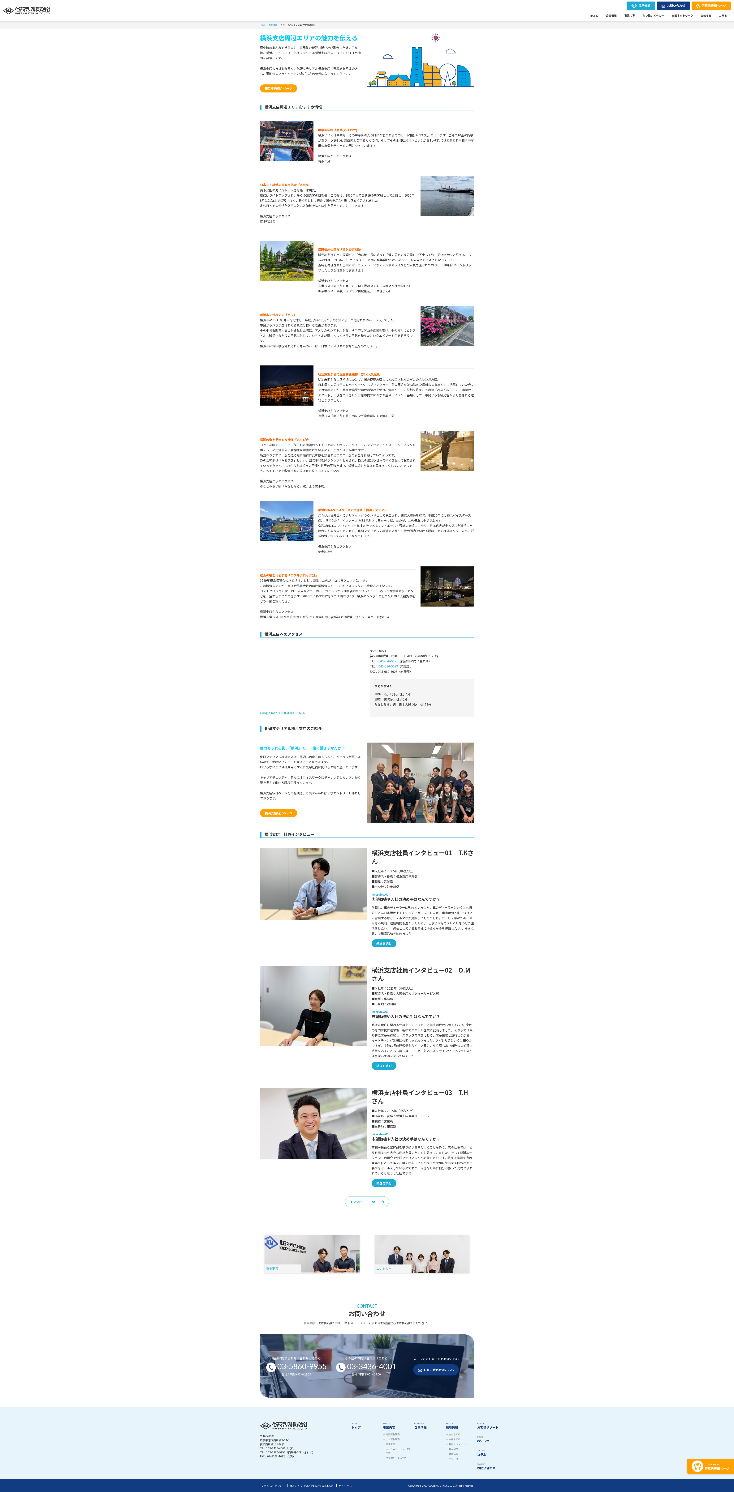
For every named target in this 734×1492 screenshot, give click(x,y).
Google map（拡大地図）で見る (282, 712)
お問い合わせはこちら (438, 1369)
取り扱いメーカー (653, 15)
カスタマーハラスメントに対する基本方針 (311, 1485)
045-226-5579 (388, 666)
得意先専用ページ (714, 5)
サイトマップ (345, 1485)
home (594, 15)
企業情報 (611, 15)
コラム (723, 15)
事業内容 (629, 15)
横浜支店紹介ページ (278, 88)
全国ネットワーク (682, 15)
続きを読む (384, 943)
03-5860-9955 (302, 1366)
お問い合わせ (676, 5)
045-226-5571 (388, 661)
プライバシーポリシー (272, 1485)
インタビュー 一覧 (362, 1202)
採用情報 (644, 5)
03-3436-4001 (371, 1366)
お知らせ (706, 15)
